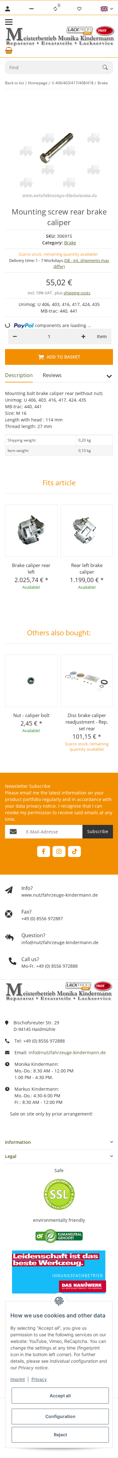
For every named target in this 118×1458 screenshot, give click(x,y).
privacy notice (41, 806)
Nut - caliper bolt (31, 715)
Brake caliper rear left (31, 568)
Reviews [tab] (52, 375)
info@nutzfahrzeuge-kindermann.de (67, 1052)
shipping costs (77, 293)
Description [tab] (19, 375)
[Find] (108, 67)
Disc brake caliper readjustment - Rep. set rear (86, 722)
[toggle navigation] (9, 22)
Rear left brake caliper (87, 568)
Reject (60, 1434)
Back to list (14, 83)
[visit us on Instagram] (59, 851)
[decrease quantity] (14, 336)
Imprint (17, 1379)
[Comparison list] (55, 9)
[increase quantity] (83, 336)
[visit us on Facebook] (43, 851)
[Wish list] (79, 9)
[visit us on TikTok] (74, 851)
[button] (31, 8)
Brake (70, 243)
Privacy (39, 1379)
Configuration (60, 1416)
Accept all (60, 1395)
